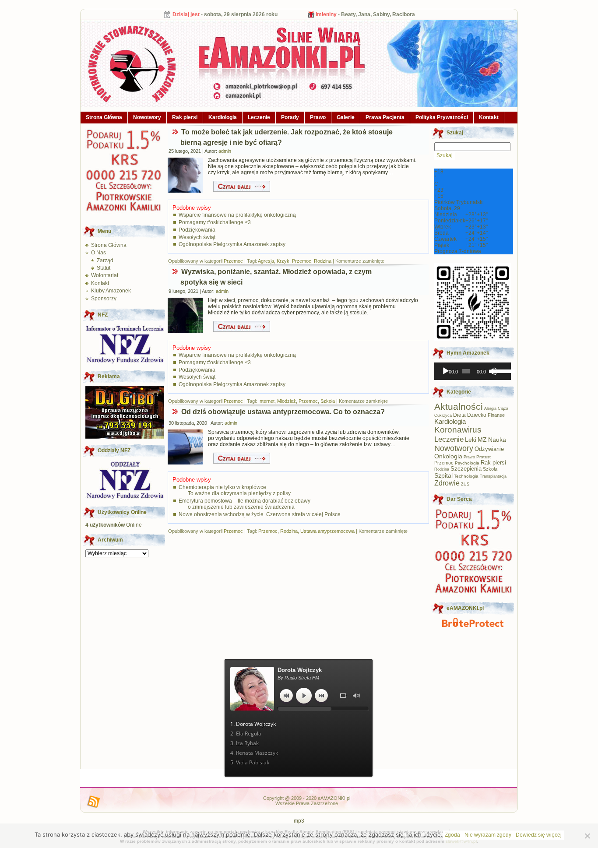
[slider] (500, 370)
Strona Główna (104, 117)
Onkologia (448, 456)
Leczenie (259, 117)
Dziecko (476, 415)
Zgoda (452, 835)
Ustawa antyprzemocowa (327, 531)
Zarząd (105, 260)
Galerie (346, 117)
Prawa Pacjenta (385, 117)
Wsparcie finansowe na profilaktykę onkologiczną (237, 215)
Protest (483, 456)
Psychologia (467, 463)
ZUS (465, 484)
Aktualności (458, 406)
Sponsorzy (103, 299)
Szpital (443, 475)
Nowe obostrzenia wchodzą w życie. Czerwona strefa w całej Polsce (260, 514)
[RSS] (94, 802)
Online (113, 525)
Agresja (266, 261)
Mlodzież (286, 401)
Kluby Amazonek (111, 291)
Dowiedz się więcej (539, 835)
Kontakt (489, 117)
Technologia (466, 476)
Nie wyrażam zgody (487, 835)
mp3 (299, 821)
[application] (472, 371)
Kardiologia (222, 117)
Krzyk (283, 261)
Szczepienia (466, 469)
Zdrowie (447, 483)
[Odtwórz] (445, 371)
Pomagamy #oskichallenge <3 (215, 222)
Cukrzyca (443, 415)
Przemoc (233, 261)
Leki (470, 439)
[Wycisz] (493, 371)
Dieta (459, 415)
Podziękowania (197, 230)
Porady (290, 117)
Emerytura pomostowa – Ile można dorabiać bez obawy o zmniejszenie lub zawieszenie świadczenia (244, 504)
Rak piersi (184, 117)
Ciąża (503, 408)
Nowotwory (147, 117)
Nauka (497, 439)
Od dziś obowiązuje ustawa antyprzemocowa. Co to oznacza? (283, 411)
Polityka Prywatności (441, 117)
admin (224, 151)
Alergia (490, 408)
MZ (482, 439)
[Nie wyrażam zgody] (587, 835)
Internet (266, 401)
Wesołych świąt (197, 237)
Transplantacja (493, 476)
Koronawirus (458, 429)
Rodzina (322, 261)
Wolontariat (104, 275)
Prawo (318, 117)
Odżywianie (489, 449)
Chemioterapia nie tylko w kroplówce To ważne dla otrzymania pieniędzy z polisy (235, 490)
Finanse (496, 415)
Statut (103, 268)
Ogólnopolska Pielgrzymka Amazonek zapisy (232, 244)
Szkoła (327, 401)
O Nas (98, 253)
